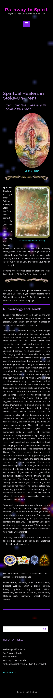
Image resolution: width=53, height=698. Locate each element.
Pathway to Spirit (26, 9)
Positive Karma (10, 656)
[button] (26, 24)
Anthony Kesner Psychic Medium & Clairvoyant (24, 664)
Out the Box (31, 692)
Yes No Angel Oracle (12, 653)
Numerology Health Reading (32, 240)
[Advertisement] (26, 57)
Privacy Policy (9, 672)
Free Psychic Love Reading (15, 660)
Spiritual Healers (32, 170)
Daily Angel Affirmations (14, 649)
